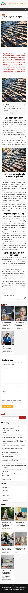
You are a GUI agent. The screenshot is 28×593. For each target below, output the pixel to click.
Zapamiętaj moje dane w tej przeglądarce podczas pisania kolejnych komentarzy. (12, 401)
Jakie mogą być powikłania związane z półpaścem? (12, 109)
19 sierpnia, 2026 (9, 528)
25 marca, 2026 (23, 551)
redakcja (4, 18)
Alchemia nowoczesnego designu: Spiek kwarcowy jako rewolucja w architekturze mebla (13, 459)
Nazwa (4, 385)
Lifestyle (4, 495)
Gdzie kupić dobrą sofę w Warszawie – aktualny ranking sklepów (12, 474)
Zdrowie (3, 14)
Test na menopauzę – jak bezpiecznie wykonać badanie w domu (20, 324)
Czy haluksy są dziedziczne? (8, 294)
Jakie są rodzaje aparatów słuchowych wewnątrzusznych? (6, 348)
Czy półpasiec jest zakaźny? (10, 112)
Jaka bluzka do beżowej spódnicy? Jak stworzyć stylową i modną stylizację (12, 427)
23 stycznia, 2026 (5, 328)
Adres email (18, 385)
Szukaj (3, 413)
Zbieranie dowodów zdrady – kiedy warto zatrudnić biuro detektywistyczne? (13, 455)
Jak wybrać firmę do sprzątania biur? (10, 452)
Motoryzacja (5, 498)
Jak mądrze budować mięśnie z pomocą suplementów (6, 324)
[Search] (25, 9)
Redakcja (4, 327)
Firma (3, 492)
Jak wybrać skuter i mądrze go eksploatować (12, 434)
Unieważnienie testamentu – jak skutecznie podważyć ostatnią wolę (12, 449)
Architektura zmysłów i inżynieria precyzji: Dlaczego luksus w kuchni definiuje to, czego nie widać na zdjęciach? (14, 441)
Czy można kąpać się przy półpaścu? (12, 113)
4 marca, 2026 (9, 579)
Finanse (4, 490)
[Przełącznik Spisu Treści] (23, 105)
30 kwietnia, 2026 (5, 552)
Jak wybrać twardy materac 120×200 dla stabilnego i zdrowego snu (14, 466)
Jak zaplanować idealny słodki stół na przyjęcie (12, 437)
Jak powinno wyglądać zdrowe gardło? (18, 298)
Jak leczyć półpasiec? (9, 106)
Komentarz (5, 368)
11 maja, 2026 (23, 526)
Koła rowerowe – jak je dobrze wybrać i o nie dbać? (13, 445)
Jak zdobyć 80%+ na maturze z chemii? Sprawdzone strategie (13, 431)
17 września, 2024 (11, 18)
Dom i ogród (4, 487)
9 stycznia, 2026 (9, 351)
